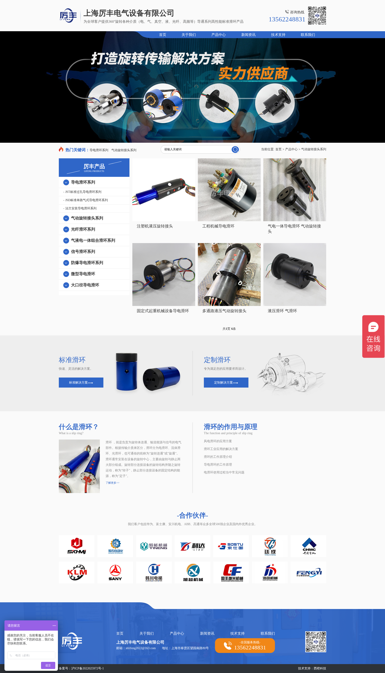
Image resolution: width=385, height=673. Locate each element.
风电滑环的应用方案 (218, 441)
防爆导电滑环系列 (87, 262)
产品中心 (218, 35)
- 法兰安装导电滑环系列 (79, 208)
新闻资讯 (248, 35)
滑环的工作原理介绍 (218, 456)
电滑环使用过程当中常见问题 (224, 472)
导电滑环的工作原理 (218, 464)
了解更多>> (112, 482)
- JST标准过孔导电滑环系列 (82, 192)
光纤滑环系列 (83, 229)
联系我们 (308, 35)
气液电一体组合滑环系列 (93, 240)
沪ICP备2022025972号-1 (87, 668)
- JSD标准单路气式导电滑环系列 (85, 200)
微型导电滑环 (83, 274)
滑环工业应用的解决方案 (221, 449)
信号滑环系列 (83, 251)
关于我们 (189, 35)
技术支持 (278, 35)
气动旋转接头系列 (123, 150)
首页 (162, 35)
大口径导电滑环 (85, 285)
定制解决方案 (223, 382)
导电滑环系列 (99, 150)
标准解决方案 (78, 382)
